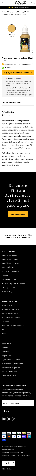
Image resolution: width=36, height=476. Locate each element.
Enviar (7, 411)
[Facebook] (4, 419)
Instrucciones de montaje (12, 363)
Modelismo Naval (9, 255)
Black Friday (7, 291)
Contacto (5, 321)
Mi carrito (6, 351)
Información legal (8, 449)
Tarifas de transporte (11, 102)
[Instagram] (14, 419)
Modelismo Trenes (10, 259)
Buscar (4, 333)
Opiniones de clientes (11, 359)
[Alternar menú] (2, 3)
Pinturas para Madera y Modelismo (19, 12)
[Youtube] (9, 419)
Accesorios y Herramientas (13, 283)
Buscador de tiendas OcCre (13, 325)
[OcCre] (20, 3)
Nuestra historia (8, 305)
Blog (4, 329)
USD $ (6, 463)
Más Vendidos (8, 267)
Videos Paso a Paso (10, 313)
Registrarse (6, 355)
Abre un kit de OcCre (10, 309)
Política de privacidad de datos (12, 452)
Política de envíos (24, 455)
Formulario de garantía (12, 367)
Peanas (5, 275)
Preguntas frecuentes (11, 317)
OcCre (4, 12)
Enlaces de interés (9, 371)
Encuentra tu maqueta (11, 271)
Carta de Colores (9, 375)
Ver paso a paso (18, 214)
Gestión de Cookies (8, 455)
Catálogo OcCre (8, 287)
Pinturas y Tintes (9, 279)
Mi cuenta (6, 347)
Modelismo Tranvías (10, 263)
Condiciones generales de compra (14, 446)
